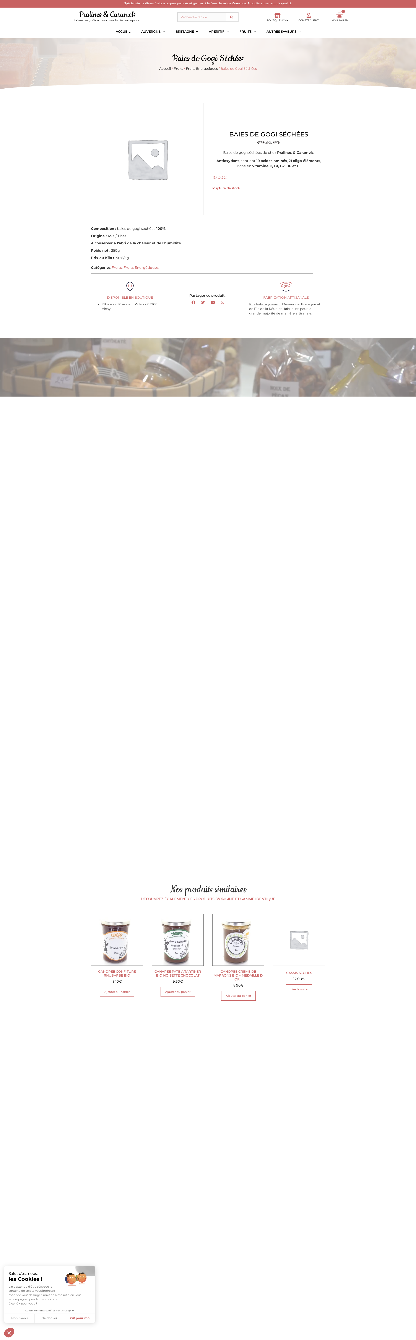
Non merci (19, 1318)
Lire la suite (299, 989)
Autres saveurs (281, 31)
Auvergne (151, 31)
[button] (193, 302)
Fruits (245, 31)
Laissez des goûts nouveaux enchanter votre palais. (107, 20)
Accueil (123, 31)
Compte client (308, 20)
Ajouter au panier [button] (117, 991)
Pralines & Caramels (107, 14)
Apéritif (216, 31)
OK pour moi (80, 1318)
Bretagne (185, 31)
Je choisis (49, 1318)
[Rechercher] (231, 17)
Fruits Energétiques (202, 69)
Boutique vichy (277, 20)
